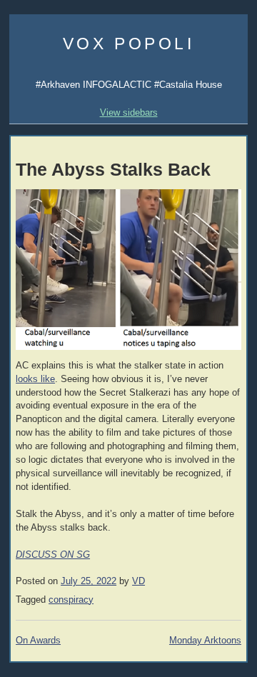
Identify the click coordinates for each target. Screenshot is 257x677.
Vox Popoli (129, 43)
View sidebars (129, 112)
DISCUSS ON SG (53, 555)
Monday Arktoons (205, 641)
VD (138, 581)
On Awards (38, 641)
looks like (35, 379)
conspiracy (71, 600)
